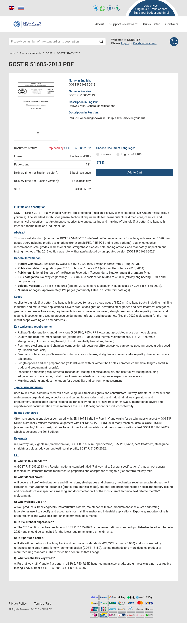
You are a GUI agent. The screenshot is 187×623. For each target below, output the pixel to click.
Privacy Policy (18, 603)
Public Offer (151, 24)
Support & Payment (123, 24)
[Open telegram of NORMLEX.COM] (95, 8)
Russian (106, 154)
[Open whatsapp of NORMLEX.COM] (102, 8)
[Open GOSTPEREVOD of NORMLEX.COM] (117, 8)
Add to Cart (134, 172)
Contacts (171, 24)
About (99, 24)
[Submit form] (102, 41)
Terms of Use (42, 603)
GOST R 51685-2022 (77, 148)
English (131, 154)
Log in (125, 43)
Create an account (145, 43)
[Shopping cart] (174, 41)
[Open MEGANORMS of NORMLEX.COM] (110, 8)
